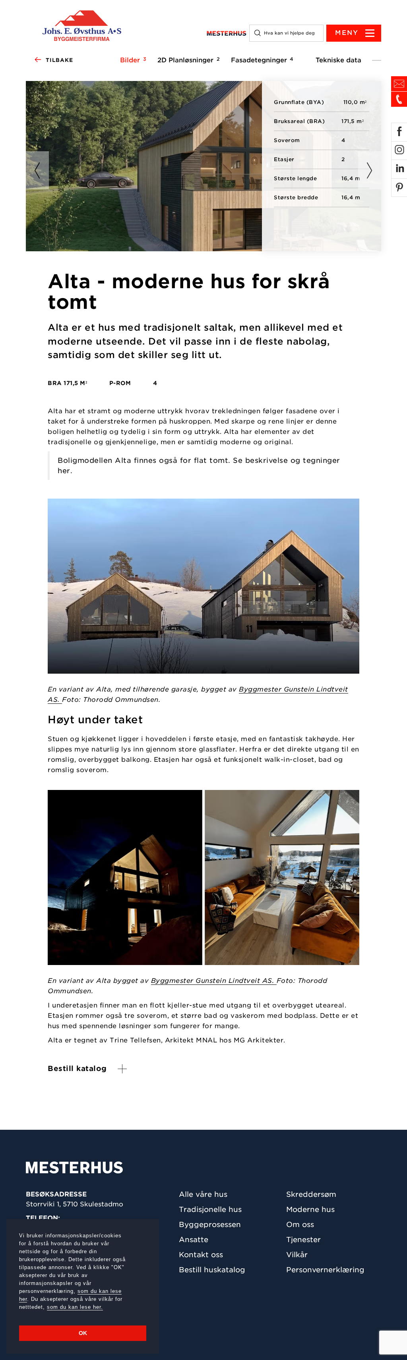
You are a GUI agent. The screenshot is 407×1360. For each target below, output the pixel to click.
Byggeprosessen (210, 1224)
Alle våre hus (203, 1194)
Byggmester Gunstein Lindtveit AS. (214, 980)
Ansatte (193, 1239)
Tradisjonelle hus (210, 1209)
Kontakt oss (201, 1254)
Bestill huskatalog (212, 1270)
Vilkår (297, 1254)
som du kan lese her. (75, 1307)
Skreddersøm (311, 1194)
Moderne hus (310, 1209)
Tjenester (303, 1239)
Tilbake (59, 60)
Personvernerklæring (325, 1270)
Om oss (300, 1224)
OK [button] (83, 1333)
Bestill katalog (77, 1068)
